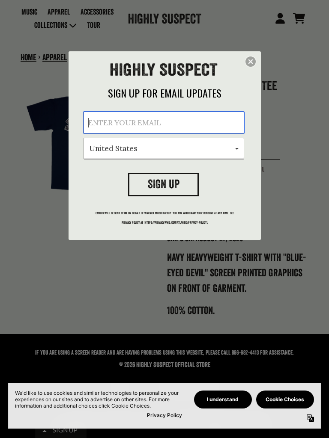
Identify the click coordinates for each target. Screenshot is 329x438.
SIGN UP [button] (163, 184)
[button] (250, 61)
